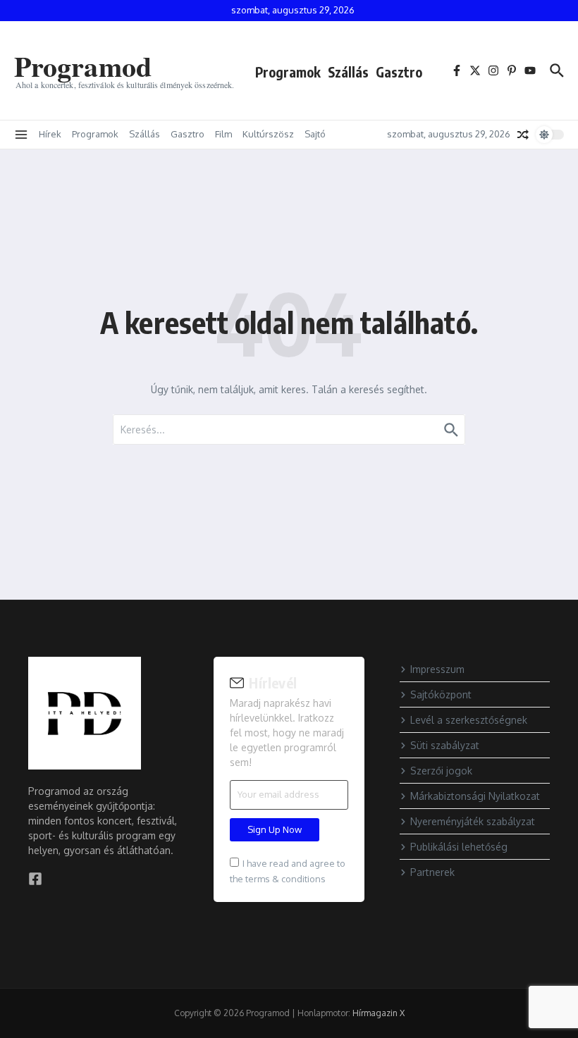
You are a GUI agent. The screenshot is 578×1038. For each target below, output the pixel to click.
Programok (288, 71)
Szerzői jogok (441, 771)
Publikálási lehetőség (459, 847)
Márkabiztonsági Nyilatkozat (475, 796)
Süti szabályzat (444, 745)
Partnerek (432, 872)
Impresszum (437, 669)
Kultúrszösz (268, 134)
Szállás (348, 71)
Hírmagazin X (378, 1013)
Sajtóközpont (441, 694)
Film (223, 134)
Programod (83, 66)
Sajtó (315, 134)
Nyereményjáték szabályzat (472, 821)
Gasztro (399, 71)
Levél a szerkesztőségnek (468, 720)
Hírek (50, 134)
